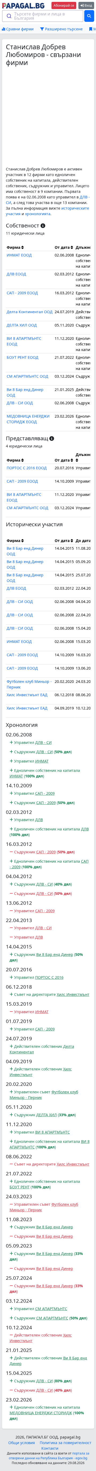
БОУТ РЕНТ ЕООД (22, 357)
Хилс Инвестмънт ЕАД (27, 694)
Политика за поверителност (65, 1442)
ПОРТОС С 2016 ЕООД (27, 467)
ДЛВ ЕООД (16, 273)
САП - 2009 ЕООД (22, 292)
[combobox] (42, 16)
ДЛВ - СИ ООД (20, 402)
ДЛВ (39, 819)
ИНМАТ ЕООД (19, 255)
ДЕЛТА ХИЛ (46, 1114)
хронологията (37, 213)
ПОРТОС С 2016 (49, 977)
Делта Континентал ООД (30, 311)
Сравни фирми (19, 28)
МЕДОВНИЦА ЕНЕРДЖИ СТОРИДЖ (41, 1412)
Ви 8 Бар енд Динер (54, 954)
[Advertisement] (48, 116)
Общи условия (21, 1442)
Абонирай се (64, 5)
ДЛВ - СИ (43, 742)
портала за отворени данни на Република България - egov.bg (49, 1455)
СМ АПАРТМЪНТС (51, 1308)
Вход (88, 5)
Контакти (49, 1448)
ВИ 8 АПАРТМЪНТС (52, 1132)
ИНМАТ (42, 761)
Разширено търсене (63, 28)
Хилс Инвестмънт (73, 994)
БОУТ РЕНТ (20, 1186)
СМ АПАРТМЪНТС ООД (27, 376)
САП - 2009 (45, 793)
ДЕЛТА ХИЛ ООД (22, 325)
